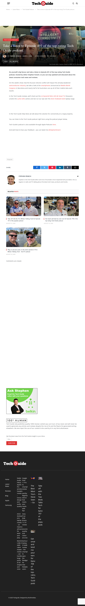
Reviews (8, 491)
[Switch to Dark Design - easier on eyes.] (73, 3)
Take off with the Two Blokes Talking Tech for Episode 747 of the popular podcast (24, 220)
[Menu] (8, 3)
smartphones (45, 85)
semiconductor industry (17, 85)
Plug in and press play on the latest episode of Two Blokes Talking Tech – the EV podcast (23, 251)
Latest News (7, 485)
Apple (7, 500)
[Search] (77, 3)
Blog (6, 496)
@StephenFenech (55, 130)
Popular (9, 159)
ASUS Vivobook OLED (58, 99)
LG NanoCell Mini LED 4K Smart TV (53, 96)
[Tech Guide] (42, 3)
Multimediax (32, 598)
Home (7, 479)
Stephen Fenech (15, 56)
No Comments (41, 56)
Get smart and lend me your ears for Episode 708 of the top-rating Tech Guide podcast (61, 220)
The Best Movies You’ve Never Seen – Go (34, 494)
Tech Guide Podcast (11, 40)
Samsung (8, 505)
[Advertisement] (33, 106)
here (54, 125)
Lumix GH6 (21, 99)
